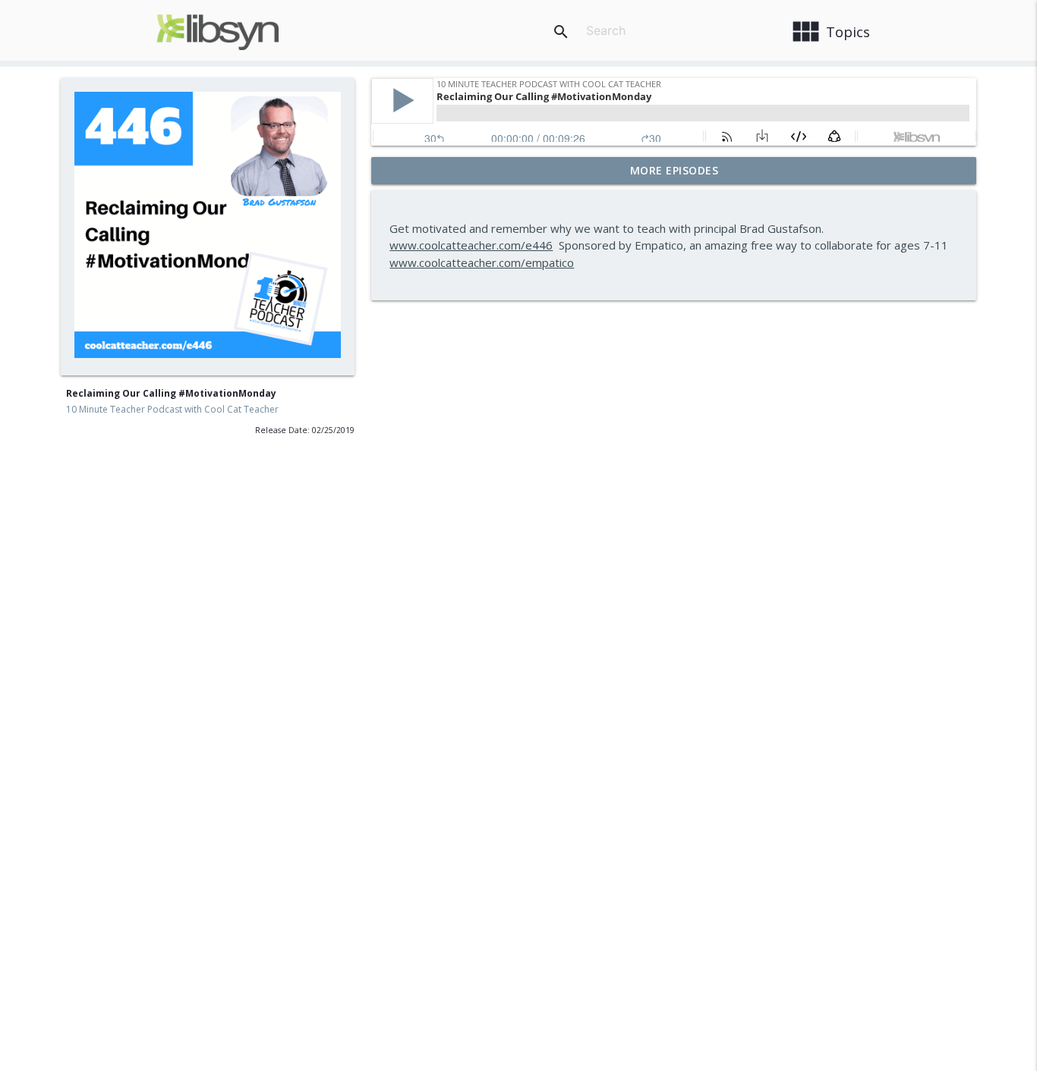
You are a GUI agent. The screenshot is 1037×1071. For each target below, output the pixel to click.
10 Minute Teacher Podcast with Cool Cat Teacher (172, 409)
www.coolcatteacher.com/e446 (471, 245)
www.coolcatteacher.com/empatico (481, 262)
